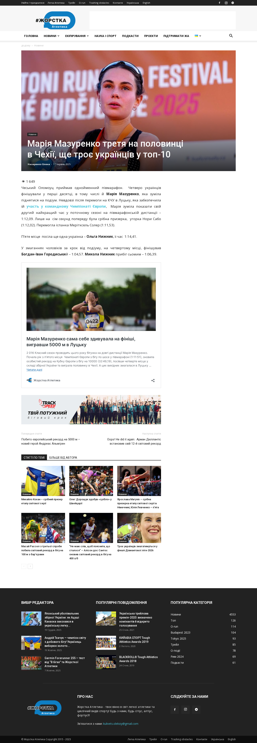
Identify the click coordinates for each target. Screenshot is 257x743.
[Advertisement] (163, 20)
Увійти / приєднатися (32, 2)
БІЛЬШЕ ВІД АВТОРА (63, 457)
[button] (231, 36)
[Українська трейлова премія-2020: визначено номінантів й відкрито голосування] (106, 618)
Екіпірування (75, 36)
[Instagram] (226, 3)
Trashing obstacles (99, 2)
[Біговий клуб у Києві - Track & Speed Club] (91, 409)
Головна (31, 36)
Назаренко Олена (39, 164)
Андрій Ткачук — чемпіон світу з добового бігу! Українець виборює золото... (65, 641)
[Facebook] (219, 3)
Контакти (118, 2)
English (146, 2)
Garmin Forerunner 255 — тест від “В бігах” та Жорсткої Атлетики (65, 662)
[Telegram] (233, 3)
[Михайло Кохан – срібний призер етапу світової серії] (43, 481)
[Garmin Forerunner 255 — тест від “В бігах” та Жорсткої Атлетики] (31, 663)
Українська (133, 2)
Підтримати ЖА (176, 36)
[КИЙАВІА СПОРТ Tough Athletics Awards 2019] (106, 643)
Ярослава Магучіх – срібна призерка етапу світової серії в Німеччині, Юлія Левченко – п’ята (138, 503)
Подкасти (130, 36)
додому (25, 45)
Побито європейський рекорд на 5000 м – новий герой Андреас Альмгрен (50, 441)
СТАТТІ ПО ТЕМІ (34, 457)
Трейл (71, 2)
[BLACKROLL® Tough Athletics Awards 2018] (106, 662)
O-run (82, 2)
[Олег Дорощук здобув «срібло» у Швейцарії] (91, 481)
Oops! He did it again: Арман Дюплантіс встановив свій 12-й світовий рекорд (134, 441)
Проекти (151, 36)
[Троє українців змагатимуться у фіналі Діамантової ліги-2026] (139, 528)
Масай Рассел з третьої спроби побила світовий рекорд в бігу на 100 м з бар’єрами (42, 550)
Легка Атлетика (56, 2)
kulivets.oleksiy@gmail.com (120, 724)
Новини (50, 36)
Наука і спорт (105, 36)
